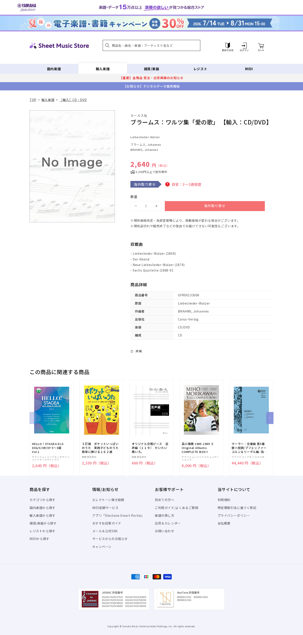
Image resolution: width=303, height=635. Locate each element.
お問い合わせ (164, 531)
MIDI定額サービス (105, 507)
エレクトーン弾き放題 (108, 499)
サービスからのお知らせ (110, 538)
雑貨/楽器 (151, 68)
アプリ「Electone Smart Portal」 (118, 515)
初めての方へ (164, 499)
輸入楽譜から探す (42, 515)
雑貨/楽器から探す (43, 523)
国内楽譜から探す (42, 507)
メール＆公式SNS (105, 531)
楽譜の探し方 (164, 515)
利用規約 (224, 499)
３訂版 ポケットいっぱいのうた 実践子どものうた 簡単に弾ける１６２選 (101, 448)
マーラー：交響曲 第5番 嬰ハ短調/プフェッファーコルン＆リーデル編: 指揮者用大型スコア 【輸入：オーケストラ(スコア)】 (249, 448)
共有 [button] (139, 351)
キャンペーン (102, 546)
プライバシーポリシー (234, 515)
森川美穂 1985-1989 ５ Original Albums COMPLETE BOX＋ (198, 448)
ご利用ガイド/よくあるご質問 (176, 507)
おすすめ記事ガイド (106, 523)
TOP (33, 99)
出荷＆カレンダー (168, 523)
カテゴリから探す (42, 499)
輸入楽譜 (103, 68)
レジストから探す (42, 531)
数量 (134, 196)
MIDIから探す (39, 538)
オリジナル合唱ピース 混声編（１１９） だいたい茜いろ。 (150, 448)
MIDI (249, 68)
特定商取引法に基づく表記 (237, 507)
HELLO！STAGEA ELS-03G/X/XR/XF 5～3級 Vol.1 (48, 448)
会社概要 (224, 523)
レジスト (200, 68)
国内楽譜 (54, 68)
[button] (151, 45)
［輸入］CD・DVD (73, 99)
